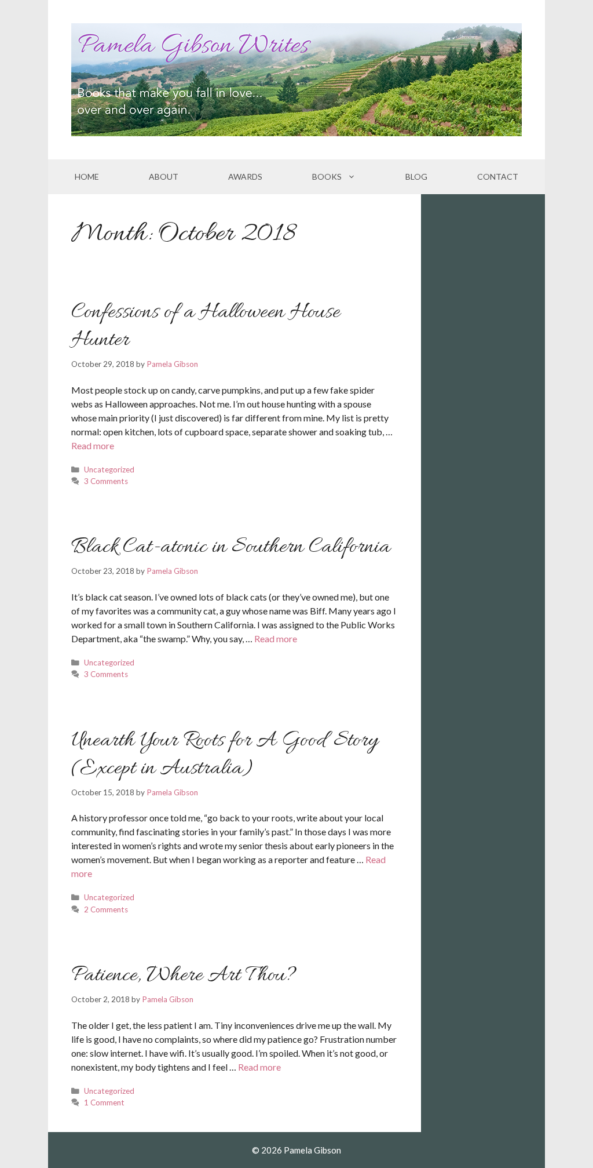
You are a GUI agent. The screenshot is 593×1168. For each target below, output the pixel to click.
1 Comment (104, 1102)
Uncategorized (109, 469)
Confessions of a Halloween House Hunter (205, 326)
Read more (92, 445)
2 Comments (106, 909)
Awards (245, 176)
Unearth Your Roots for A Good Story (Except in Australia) (224, 754)
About (163, 176)
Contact (497, 176)
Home (87, 176)
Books (327, 176)
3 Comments (106, 481)
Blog (416, 176)
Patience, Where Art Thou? (183, 975)
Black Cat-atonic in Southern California (230, 547)
